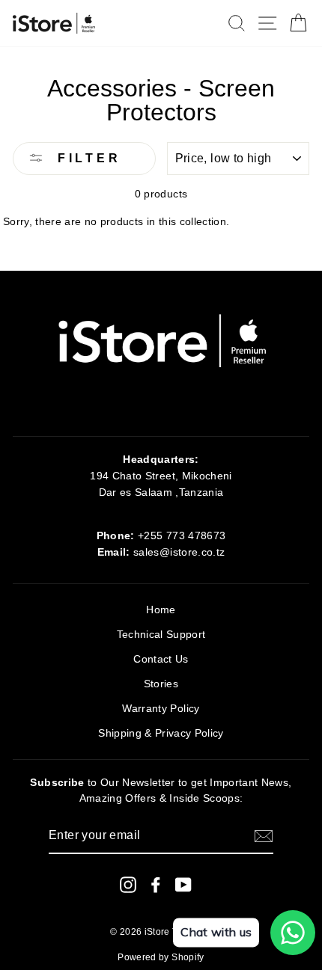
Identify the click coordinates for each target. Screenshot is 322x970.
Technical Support (161, 634)
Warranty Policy (160, 708)
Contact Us (160, 659)
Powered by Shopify (161, 957)
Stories (161, 684)
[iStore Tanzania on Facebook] (156, 885)
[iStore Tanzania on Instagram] (128, 885)
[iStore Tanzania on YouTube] (183, 885)
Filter (86, 158)
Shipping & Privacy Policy (161, 733)
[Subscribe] (263, 836)
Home (160, 610)
